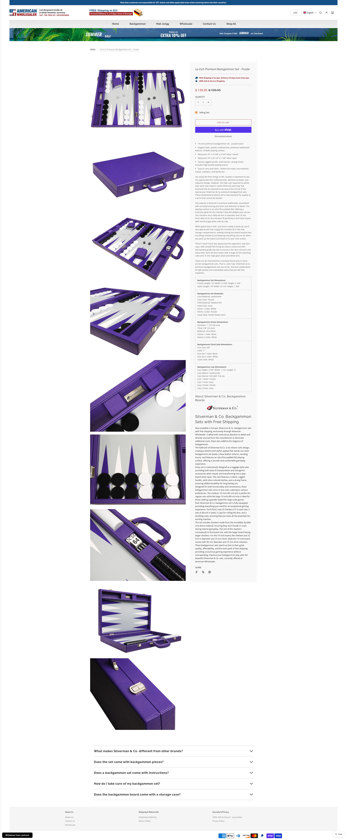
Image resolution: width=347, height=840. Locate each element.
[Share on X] (203, 572)
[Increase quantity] (208, 102)
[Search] (321, 13)
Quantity (200, 96)
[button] (310, 12)
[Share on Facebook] (197, 572)
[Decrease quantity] (198, 102)
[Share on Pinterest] (210, 572)
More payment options (223, 136)
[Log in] (327, 13)
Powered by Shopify (111, 836)
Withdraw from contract (17, 835)
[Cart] (332, 13)
